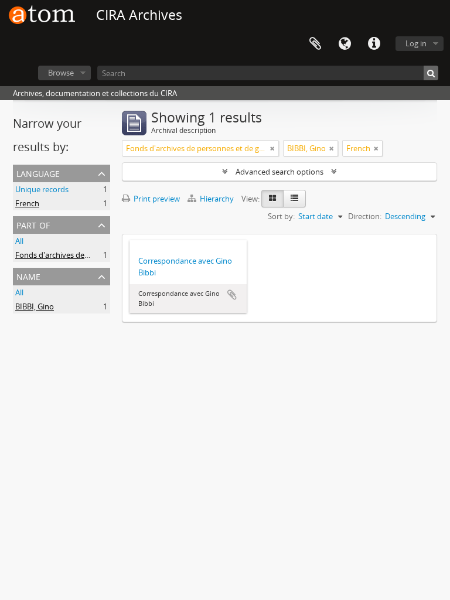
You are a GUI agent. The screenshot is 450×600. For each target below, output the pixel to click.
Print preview (156, 198)
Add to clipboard (232, 295)
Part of (33, 224)
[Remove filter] (272, 148)
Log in (416, 43)
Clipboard (315, 44)
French (27, 203)
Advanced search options (279, 171)
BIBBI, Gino (34, 306)
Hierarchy (217, 198)
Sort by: (281, 216)
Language (344, 44)
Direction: (364, 216)
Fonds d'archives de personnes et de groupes (94, 255)
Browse (61, 72)
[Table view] (294, 198)
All (19, 241)
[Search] (431, 73)
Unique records (42, 189)
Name (28, 276)
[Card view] (272, 198)
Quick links (373, 44)
